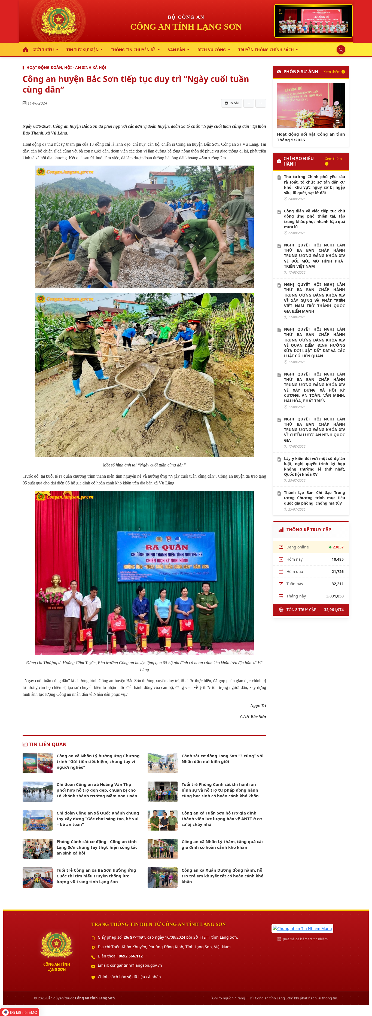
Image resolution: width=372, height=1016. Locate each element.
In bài (234, 102)
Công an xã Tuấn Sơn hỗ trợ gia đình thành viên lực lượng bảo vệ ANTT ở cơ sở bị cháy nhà (222, 818)
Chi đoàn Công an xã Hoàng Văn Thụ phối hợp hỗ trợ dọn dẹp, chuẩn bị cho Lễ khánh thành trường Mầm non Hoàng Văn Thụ (98, 790)
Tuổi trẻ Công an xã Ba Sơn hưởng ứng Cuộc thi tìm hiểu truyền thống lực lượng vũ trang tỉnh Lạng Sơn (96, 875)
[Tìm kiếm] (339, 49)
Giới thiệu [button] (43, 49)
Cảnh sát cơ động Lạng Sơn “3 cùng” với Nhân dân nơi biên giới (223, 758)
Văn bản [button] (177, 49)
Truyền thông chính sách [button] (266, 49)
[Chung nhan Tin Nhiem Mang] (302, 927)
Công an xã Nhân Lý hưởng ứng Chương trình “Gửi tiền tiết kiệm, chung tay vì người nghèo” (98, 761)
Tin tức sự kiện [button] (83, 49)
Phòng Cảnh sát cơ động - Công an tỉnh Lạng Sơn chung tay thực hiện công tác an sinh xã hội (97, 847)
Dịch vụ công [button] (212, 49)
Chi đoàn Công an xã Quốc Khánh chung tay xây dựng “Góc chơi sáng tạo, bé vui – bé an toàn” (98, 818)
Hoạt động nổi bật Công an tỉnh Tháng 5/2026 (311, 136)
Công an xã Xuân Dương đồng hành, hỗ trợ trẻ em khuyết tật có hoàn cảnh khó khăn (222, 875)
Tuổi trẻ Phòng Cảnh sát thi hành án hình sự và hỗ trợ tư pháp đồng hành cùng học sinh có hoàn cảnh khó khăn (220, 790)
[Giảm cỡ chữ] (248, 103)
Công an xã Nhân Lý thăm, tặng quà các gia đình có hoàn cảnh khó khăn (223, 844)
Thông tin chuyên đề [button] (134, 49)
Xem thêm (332, 71)
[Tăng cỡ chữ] (260, 103)
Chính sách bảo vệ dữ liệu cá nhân (129, 976)
